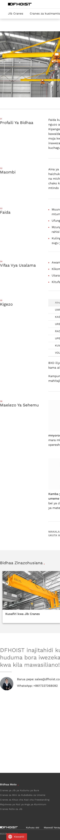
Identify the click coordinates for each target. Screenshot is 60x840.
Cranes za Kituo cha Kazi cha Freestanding (24, 799)
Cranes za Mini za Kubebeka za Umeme (22, 795)
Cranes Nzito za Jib (11, 809)
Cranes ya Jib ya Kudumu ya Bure (19, 790)
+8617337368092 (45, 685)
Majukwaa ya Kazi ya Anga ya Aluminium (23, 804)
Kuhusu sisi (32, 827)
